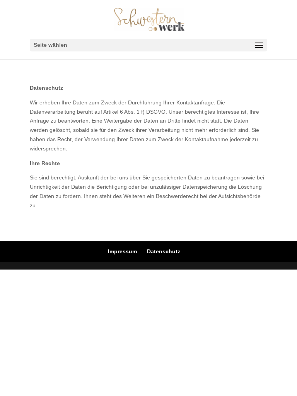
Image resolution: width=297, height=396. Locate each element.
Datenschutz (163, 251)
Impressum (122, 251)
